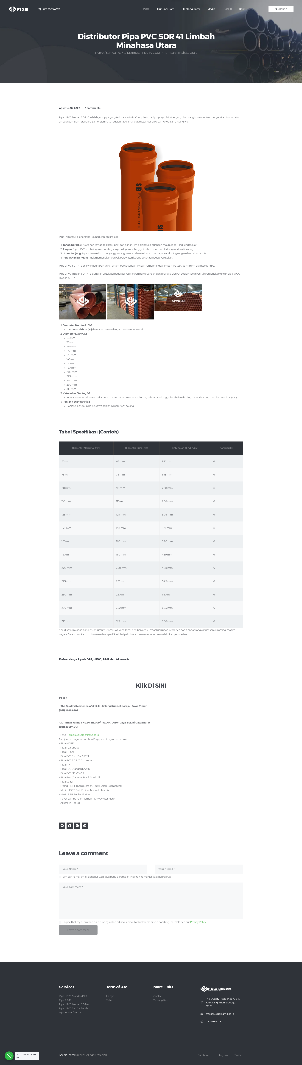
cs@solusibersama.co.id (220, 1014)
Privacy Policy (198, 922)
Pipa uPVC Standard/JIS (73, 996)
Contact (158, 996)
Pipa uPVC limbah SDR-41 (74, 1004)
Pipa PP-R (65, 1000)
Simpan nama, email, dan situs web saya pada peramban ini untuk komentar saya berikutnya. (117, 877)
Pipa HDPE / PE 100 (70, 1012)
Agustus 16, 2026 (69, 108)
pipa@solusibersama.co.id (84, 735)
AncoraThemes (67, 1055)
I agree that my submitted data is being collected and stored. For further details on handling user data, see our (134, 922)
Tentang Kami (161, 1000)
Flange (110, 996)
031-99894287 (214, 1021)
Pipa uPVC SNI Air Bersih (73, 1008)
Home (99, 52)
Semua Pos (113, 52)
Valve (109, 1000)
